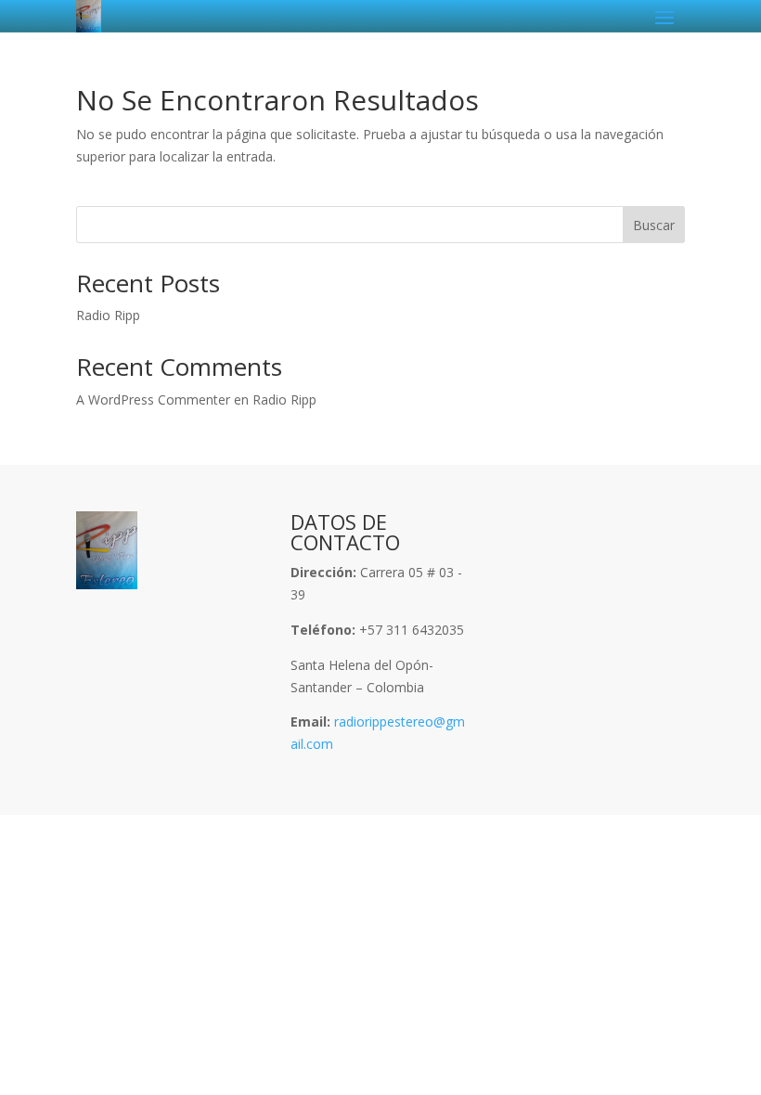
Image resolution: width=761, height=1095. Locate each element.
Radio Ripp (108, 315)
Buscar (654, 225)
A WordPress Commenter (153, 399)
